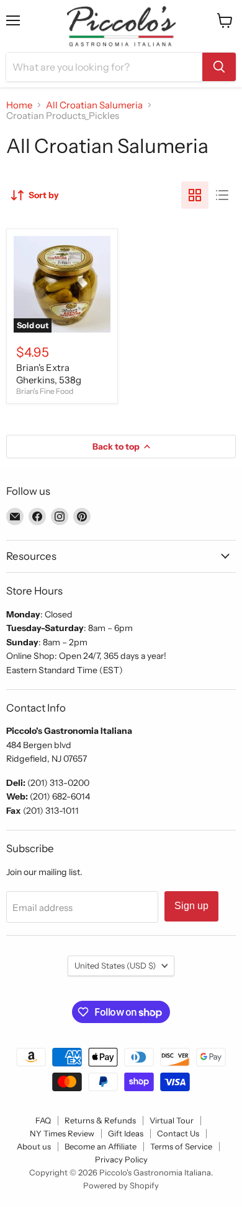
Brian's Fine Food (44, 391)
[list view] (222, 195)
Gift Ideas (125, 1133)
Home (19, 105)
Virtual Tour (172, 1120)
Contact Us (178, 1133)
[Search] (219, 67)
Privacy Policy (121, 1159)
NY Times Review (62, 1133)
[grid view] (194, 195)
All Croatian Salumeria (94, 105)
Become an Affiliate (101, 1146)
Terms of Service (181, 1146)
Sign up (191, 905)
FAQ (43, 1120)
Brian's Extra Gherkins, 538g (48, 374)
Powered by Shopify (121, 1185)
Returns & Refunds (100, 1120)
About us (34, 1146)
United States (115, 965)
